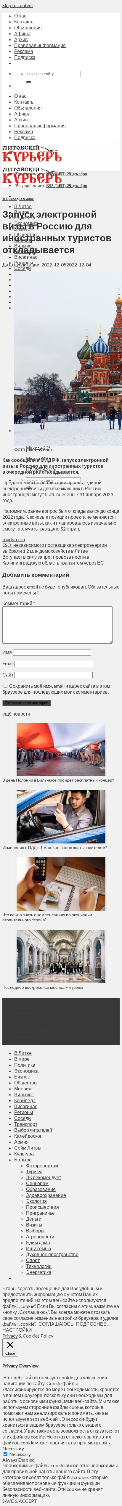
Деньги (33, 1218)
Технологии (39, 1266)
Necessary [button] (13, 1448)
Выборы (35, 1230)
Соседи (22, 268)
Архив (21, 39)
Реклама (23, 51)
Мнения (22, 1088)
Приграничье (40, 1213)
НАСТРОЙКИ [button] (17, 1330)
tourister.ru (13, 539)
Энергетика (38, 1272)
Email (8, 663)
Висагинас (25, 257)
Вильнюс (24, 1094)
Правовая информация (40, 45)
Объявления (28, 27)
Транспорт (25, 1124)
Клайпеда (25, 1100)
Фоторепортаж (42, 1165)
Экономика (26, 1070)
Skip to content (17, 5)
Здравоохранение (46, 1195)
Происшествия (42, 1207)
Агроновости (40, 1236)
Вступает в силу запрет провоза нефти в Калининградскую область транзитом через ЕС (53, 559)
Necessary (20, 1454)
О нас (20, 15)
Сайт (7, 674)
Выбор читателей (33, 1130)
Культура (24, 1153)
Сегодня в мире (21, 199)
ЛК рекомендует (43, 1177)
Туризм (34, 1171)
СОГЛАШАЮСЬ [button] (56, 1324)
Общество (25, 1082)
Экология (36, 1201)
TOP (5, 199)
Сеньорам (37, 1183)
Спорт (33, 1260)
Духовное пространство (52, 1254)
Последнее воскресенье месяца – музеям (43, 987)
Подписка (25, 57)
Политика (24, 1065)
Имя (7, 652)
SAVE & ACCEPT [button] (19, 1501)
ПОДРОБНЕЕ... (92, 1324)
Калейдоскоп (28, 1136)
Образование (41, 1189)
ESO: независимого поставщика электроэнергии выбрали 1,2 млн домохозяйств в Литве (54, 548)
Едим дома (38, 1242)
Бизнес (22, 1076)
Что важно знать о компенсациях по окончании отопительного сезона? (47, 917)
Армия (21, 1142)
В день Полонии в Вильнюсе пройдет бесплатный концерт (58, 779)
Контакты (24, 21)
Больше (23, 1159)
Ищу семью (38, 1248)
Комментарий (18, 603)
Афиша (22, 33)
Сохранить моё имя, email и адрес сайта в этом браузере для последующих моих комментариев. (56, 689)
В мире (22, 1059)
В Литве (23, 206)
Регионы (23, 1112)
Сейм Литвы (27, 1147)
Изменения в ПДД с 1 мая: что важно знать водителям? (54, 847)
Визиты (34, 1224)
